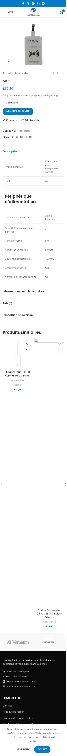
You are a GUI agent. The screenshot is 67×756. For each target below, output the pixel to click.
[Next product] (62, 73)
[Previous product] (53, 73)
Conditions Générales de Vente (20, 724)
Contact (7, 705)
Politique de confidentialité (18, 717)
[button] (28, 350)
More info (24, 749)
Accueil (7, 73)
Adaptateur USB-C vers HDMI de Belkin (17, 373)
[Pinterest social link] (33, 3)
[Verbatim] (18, 642)
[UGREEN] (49, 642)
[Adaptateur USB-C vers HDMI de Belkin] (18, 354)
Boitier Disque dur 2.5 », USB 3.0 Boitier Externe (49, 613)
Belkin (17, 384)
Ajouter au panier (18, 111)
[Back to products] (58, 73)
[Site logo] (33, 11)
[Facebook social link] (23, 3)
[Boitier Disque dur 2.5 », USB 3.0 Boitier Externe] (49, 473)
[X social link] (28, 3)
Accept (42, 749)
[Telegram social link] (43, 3)
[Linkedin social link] (38, 3)
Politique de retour (13, 711)
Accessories (21, 73)
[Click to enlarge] (9, 61)
